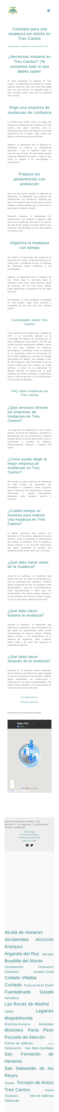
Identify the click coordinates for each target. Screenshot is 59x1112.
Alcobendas (17, 939)
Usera (49, 1090)
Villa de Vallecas (41, 1095)
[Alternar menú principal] (48, 11)
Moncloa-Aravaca (17, 1024)
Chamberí (12, 971)
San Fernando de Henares (29, 1057)
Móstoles (14, 1029)
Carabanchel (14, 967)
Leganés (45, 1010)
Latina (9, 1011)
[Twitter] (31, 845)
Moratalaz (46, 1024)
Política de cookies (29, 835)
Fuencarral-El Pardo (39, 985)
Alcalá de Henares (24, 932)
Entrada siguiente (29, 702)
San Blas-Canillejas (39, 1048)
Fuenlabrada (18, 991)
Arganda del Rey (22, 953)
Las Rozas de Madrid (27, 1003)
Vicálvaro (11, 1095)
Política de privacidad (29, 838)
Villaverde (12, 1100)
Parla (33, 1029)
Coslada (13, 984)
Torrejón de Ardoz (35, 1082)
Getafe (47, 991)
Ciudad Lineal (44, 971)
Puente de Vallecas (19, 1043)
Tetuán (10, 1083)
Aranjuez (14, 946)
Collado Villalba (20, 977)
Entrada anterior (29, 697)
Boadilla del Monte (24, 960)
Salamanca (13, 1048)
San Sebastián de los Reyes (29, 1072)
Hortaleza (12, 998)
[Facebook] (27, 845)
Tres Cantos (17, 1089)
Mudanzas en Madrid (19, 46)
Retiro (51, 1044)
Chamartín (46, 967)
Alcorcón (44, 939)
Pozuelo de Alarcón (25, 1037)
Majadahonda (19, 1017)
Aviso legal (29, 832)
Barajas (48, 954)
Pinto (48, 1029)
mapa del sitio (29, 841)
